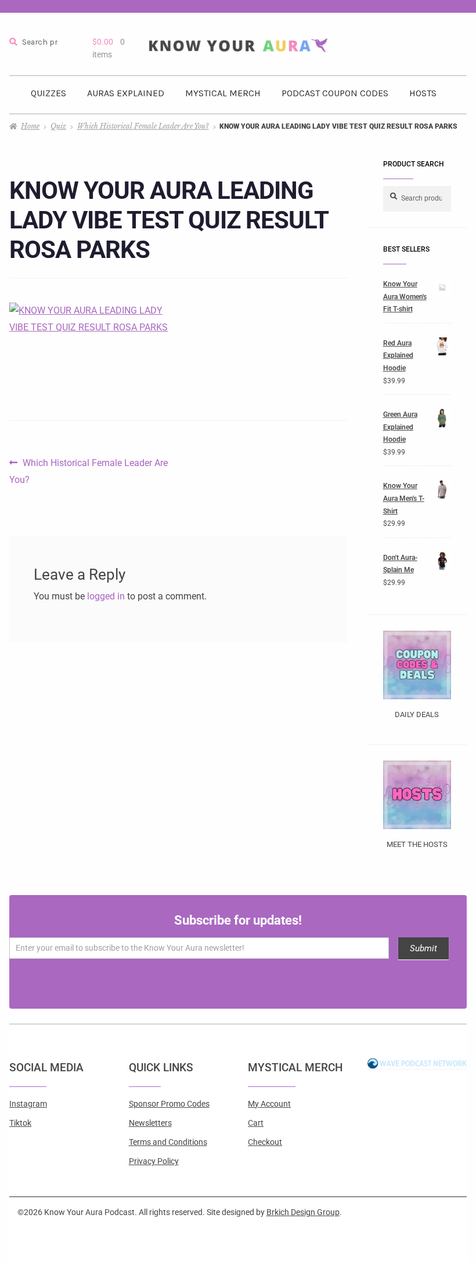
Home (30, 126)
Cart (256, 1123)
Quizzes (48, 93)
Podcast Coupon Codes (335, 93)
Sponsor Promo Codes (169, 1103)
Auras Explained (125, 93)
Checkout (265, 1142)
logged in (106, 596)
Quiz (58, 126)
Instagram (28, 1103)
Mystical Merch (223, 93)
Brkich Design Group (303, 1212)
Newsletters (150, 1123)
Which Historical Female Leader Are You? (143, 126)
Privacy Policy (154, 1161)
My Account (269, 1103)
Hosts (423, 93)
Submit (423, 948)
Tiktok (20, 1123)
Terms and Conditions (168, 1142)
